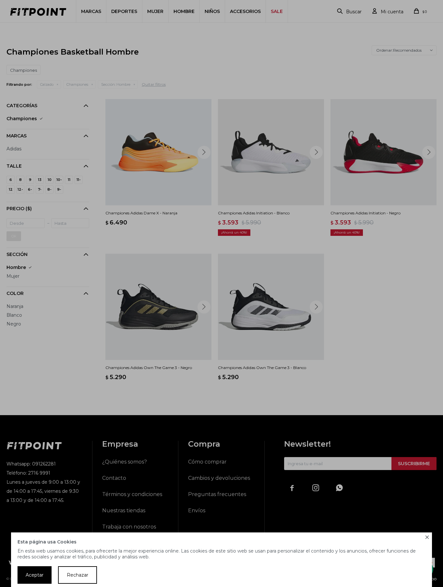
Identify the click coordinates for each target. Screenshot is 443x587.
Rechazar (77, 575)
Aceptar (34, 575)
